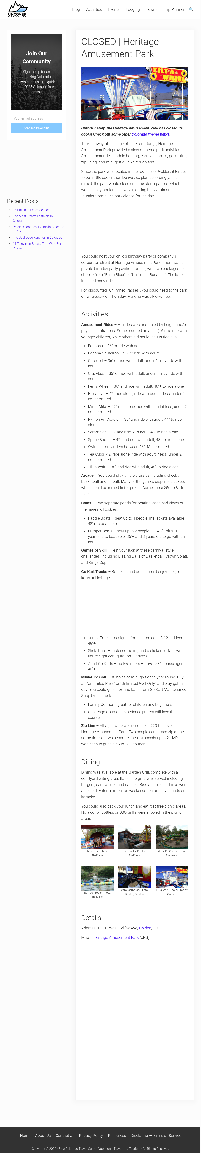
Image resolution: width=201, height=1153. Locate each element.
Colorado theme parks (150, 134)
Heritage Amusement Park (116, 937)
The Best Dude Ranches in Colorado (37, 237)
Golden (145, 928)
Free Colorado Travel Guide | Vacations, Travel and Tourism (99, 1149)
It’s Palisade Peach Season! (31, 210)
